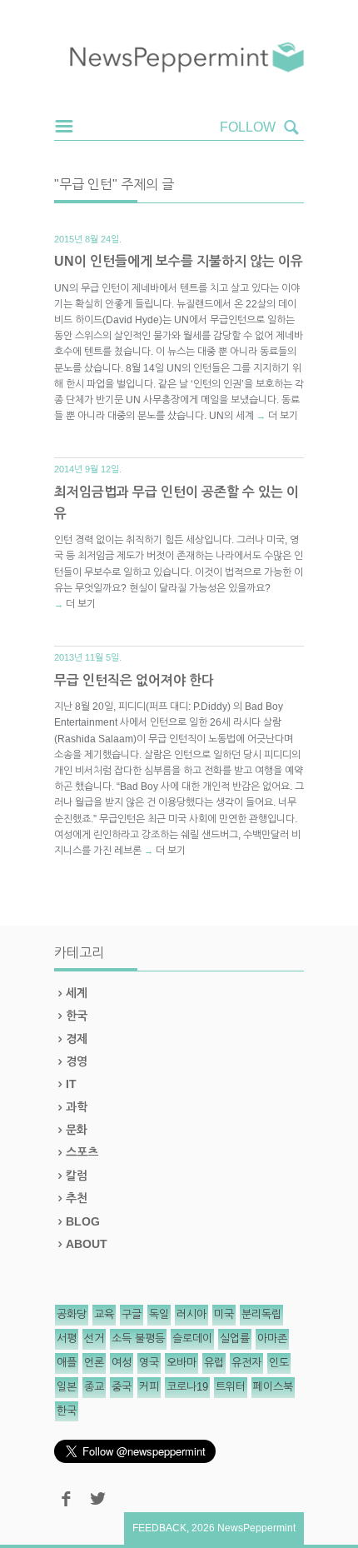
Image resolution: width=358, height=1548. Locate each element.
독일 (159, 1314)
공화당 (72, 1314)
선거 (94, 1338)
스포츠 (82, 1152)
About (86, 1244)
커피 (149, 1387)
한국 (76, 1015)
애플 (67, 1362)
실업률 (235, 1338)
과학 (76, 1107)
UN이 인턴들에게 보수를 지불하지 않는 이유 (178, 261)
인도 (279, 1362)
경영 (76, 1061)
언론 (94, 1362)
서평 (67, 1338)
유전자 (246, 1362)
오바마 (181, 1362)
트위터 (231, 1387)
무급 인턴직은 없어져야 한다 (134, 680)
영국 (149, 1362)
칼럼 (76, 1175)
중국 (122, 1387)
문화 (76, 1129)
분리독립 (261, 1314)
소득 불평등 (138, 1338)
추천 (76, 1198)
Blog (83, 1221)
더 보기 (283, 416)
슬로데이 (192, 1338)
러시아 (191, 1314)
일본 (67, 1387)
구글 (132, 1314)
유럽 (214, 1362)
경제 (76, 1039)
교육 (104, 1314)
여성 (122, 1362)
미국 (224, 1314)
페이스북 (273, 1387)
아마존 (272, 1338)
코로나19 (187, 1387)
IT (71, 1084)
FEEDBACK (159, 1528)
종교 (94, 1387)
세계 (76, 993)
